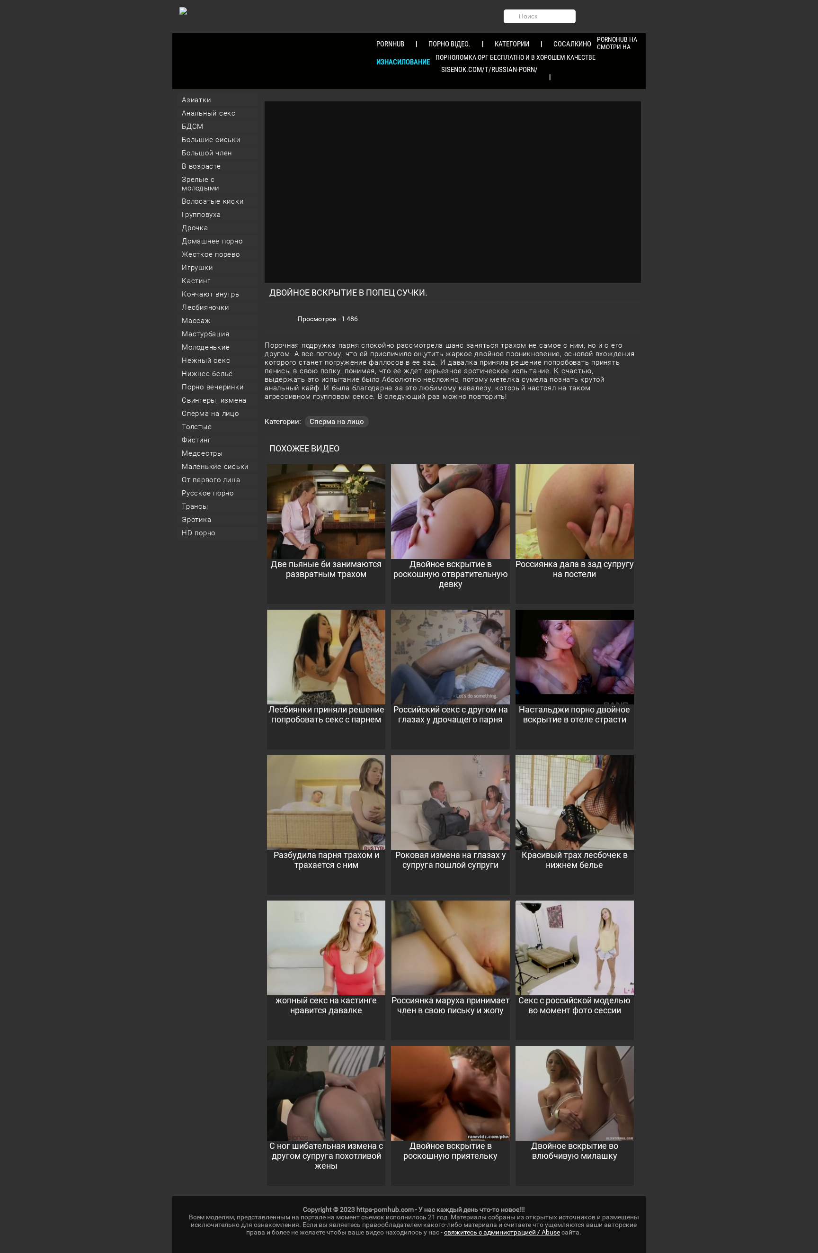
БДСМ (193, 126)
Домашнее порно (212, 241)
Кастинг (196, 281)
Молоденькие (206, 347)
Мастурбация (205, 334)
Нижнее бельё (207, 374)
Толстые (197, 427)
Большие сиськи (211, 139)
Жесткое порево (211, 254)
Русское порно (208, 493)
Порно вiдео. (449, 44)
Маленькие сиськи (215, 466)
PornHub (390, 44)
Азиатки (196, 100)
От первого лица (211, 480)
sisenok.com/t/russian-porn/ (489, 69)
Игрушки (197, 267)
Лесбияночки (205, 307)
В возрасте (201, 166)
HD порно (198, 533)
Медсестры (202, 453)
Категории (512, 44)
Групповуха (201, 214)
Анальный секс (209, 113)
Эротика (196, 519)
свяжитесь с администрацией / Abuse (502, 1232)
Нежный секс (206, 360)
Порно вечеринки (212, 387)
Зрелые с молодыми (200, 183)
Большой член (207, 153)
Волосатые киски (212, 201)
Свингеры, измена (214, 400)
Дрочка (195, 228)
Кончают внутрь (211, 294)
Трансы (195, 506)
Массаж (196, 320)
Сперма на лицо (210, 413)
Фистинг (196, 440)
